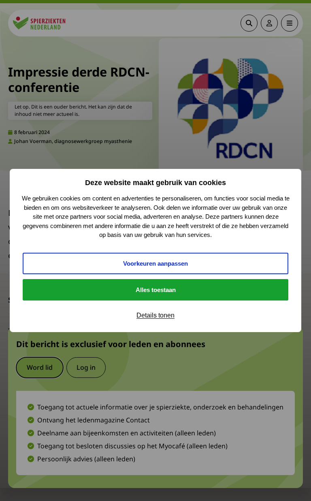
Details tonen (155, 315)
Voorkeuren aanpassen (155, 263)
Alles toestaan (156, 289)
